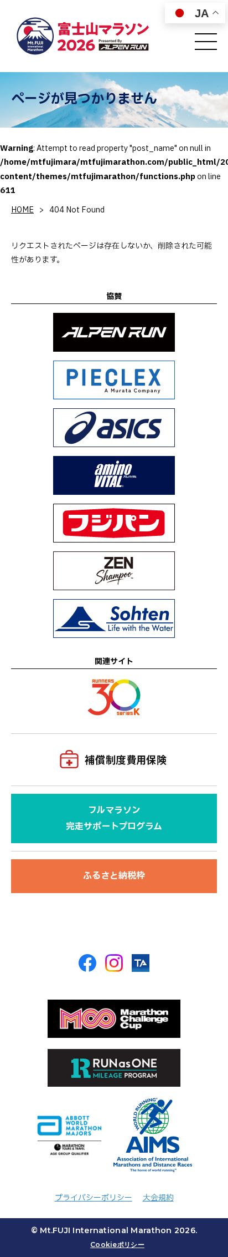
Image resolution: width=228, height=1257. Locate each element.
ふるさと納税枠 (114, 876)
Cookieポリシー (117, 1244)
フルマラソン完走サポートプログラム (114, 818)
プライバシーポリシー (93, 1198)
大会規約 (158, 1198)
